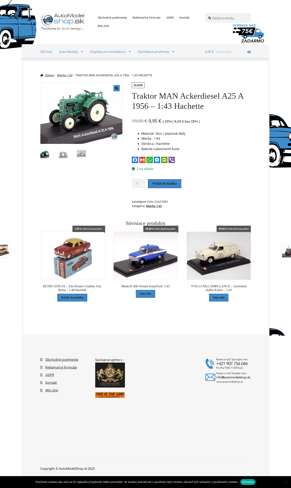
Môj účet (103, 26)
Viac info (145, 293)
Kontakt (184, 17)
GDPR (170, 17)
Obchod (46, 52)
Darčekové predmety (153, 52)
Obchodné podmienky (112, 17)
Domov (49, 75)
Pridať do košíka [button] (72, 297)
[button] (116, 88)
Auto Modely (68, 52)
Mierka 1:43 (64, 75)
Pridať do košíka (164, 183)
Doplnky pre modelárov (108, 52)
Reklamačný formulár (146, 17)
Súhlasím (248, 481)
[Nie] (286, 482)
